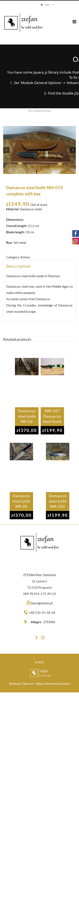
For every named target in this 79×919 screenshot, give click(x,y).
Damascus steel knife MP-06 (21, 501)
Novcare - (29, 683)
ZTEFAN (49, 622)
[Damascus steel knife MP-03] (26, 382)
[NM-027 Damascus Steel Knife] (52, 382)
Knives (25, 257)
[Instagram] (42, 637)
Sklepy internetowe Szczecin (53, 683)
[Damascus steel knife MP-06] (21, 467)
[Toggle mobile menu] (74, 18)
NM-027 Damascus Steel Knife (52, 416)
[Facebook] (36, 637)
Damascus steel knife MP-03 (27, 416)
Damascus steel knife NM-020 (58, 501)
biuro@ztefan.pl (42, 603)
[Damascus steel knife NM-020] (57, 467)
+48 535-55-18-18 (42, 612)
